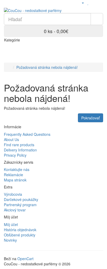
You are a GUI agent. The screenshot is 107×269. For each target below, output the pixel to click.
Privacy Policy (15, 155)
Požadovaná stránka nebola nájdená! (47, 67)
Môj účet (11, 224)
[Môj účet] (80, 2)
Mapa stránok (15, 179)
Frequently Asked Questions (27, 134)
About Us (11, 139)
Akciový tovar (15, 209)
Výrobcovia (13, 194)
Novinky (10, 240)
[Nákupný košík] (93, 2)
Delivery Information (20, 149)
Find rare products (19, 144)
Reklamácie (13, 174)
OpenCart (25, 258)
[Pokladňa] (100, 2)
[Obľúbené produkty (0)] (88, 2)
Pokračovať (90, 117)
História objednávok (20, 229)
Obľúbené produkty (19, 234)
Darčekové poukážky (21, 199)
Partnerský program (20, 204)
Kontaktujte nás (16, 169)
